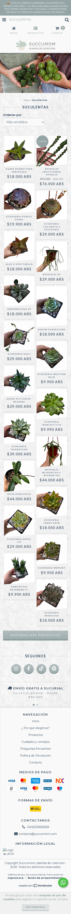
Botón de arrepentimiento (46, 877)
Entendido (35, 907)
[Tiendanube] (35, 886)
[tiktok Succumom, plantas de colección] (41, 669)
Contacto (35, 762)
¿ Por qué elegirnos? (35, 728)
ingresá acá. (16, 877)
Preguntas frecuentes (35, 748)
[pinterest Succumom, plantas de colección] (54, 669)
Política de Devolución (35, 755)
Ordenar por (12, 115)
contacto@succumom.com (38, 834)
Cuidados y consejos (36, 742)
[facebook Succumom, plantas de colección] (29, 669)
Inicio (27, 100)
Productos (35, 735)
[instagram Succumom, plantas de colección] (16, 669)
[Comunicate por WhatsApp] (63, 882)
